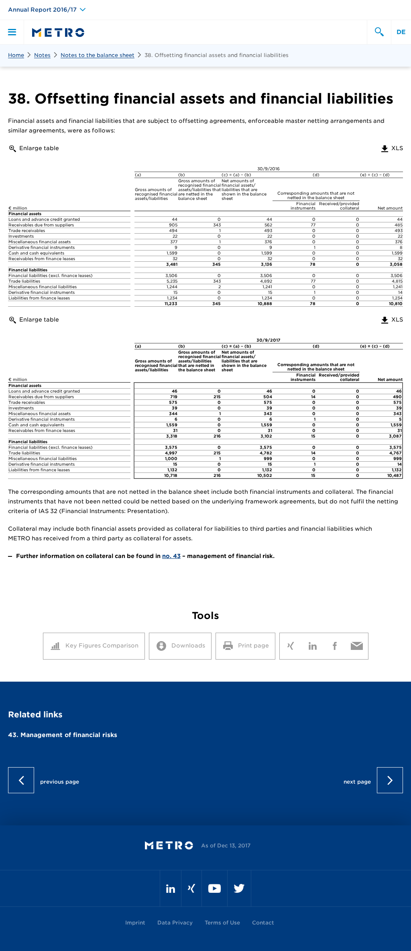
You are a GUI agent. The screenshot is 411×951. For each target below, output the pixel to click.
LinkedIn (313, 644)
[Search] (379, 32)
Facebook (335, 644)
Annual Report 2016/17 (42, 9)
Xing (291, 644)
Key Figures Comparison (101, 645)
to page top (206, 780)
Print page (253, 645)
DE (401, 32)
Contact (263, 923)
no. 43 (171, 556)
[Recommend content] (357, 644)
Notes (42, 55)
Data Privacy (175, 923)
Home (16, 55)
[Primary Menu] (12, 32)
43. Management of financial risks (62, 735)
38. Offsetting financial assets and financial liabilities (216, 55)
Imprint (135, 923)
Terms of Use (222, 923)
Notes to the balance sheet (97, 55)
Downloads (188, 645)
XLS (391, 148)
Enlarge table (39, 148)
